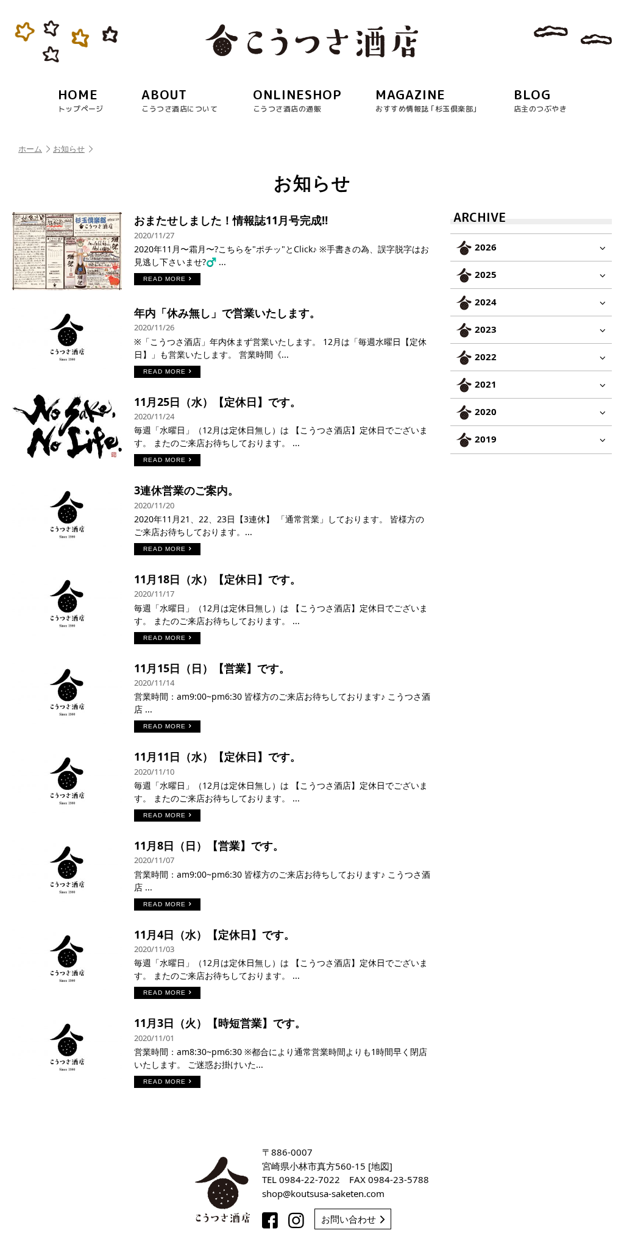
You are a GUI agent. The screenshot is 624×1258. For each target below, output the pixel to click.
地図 (380, 1166)
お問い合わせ (348, 1219)
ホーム (30, 148)
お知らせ (69, 148)
